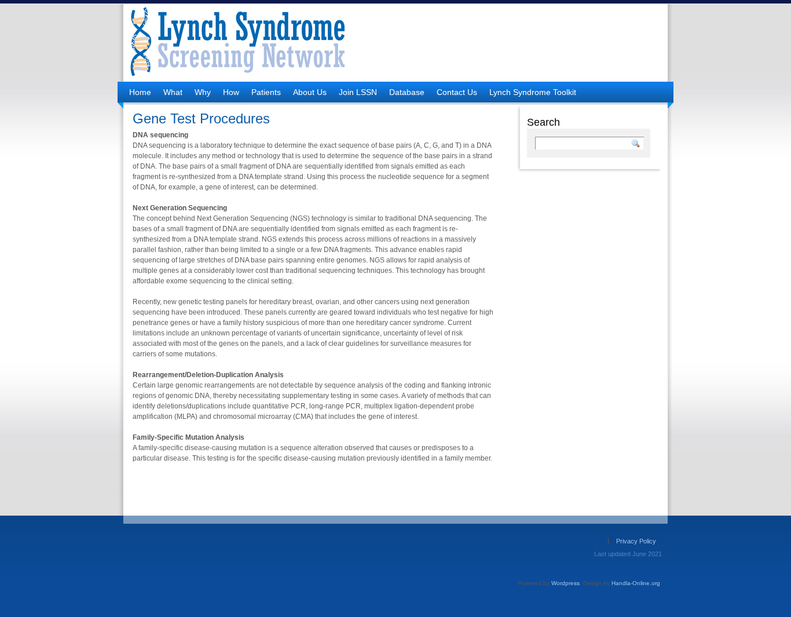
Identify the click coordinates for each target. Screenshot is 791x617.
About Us (310, 92)
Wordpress (565, 583)
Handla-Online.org (635, 583)
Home (140, 92)
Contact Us (457, 92)
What (172, 92)
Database (406, 92)
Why (203, 92)
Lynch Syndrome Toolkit (532, 92)
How (231, 92)
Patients (266, 92)
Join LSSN (358, 92)
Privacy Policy (636, 541)
